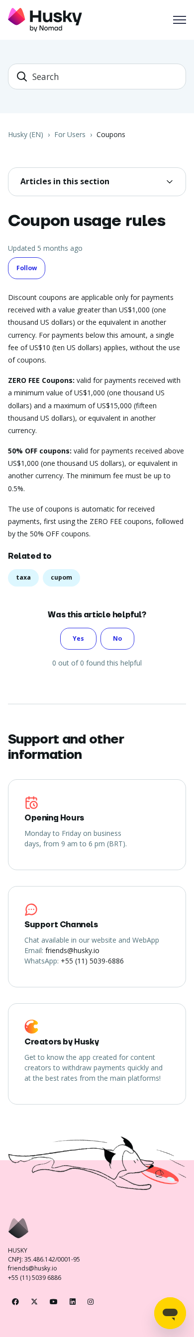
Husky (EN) (25, 134)
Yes (78, 638)
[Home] (45, 20)
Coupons (111, 134)
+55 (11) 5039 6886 (34, 1277)
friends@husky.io (72, 950)
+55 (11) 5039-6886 (92, 961)
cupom (61, 577)
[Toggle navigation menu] (179, 19)
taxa (23, 577)
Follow (26, 268)
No (117, 638)
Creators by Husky (61, 1042)
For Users (70, 134)
